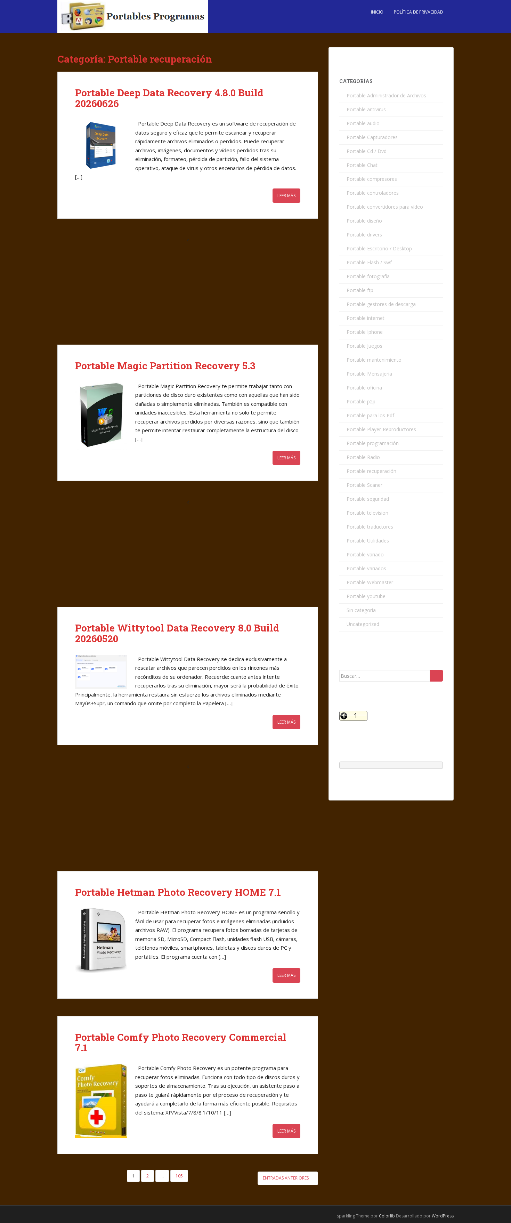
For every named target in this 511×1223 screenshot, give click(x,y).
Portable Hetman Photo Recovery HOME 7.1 (178, 892)
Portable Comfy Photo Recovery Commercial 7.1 (180, 1042)
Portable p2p (361, 401)
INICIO (377, 12)
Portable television (367, 512)
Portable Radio (363, 457)
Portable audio (363, 123)
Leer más (286, 196)
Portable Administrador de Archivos (386, 95)
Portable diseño (364, 220)
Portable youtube (366, 596)
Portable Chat (362, 165)
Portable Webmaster (370, 582)
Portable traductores (370, 526)
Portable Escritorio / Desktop (379, 248)
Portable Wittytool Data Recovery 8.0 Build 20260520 (177, 633)
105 (179, 1176)
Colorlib (387, 1216)
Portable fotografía (368, 276)
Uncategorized (363, 624)
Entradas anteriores (286, 1178)
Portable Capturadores (372, 137)
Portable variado (365, 554)
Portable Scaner (364, 485)
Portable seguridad (368, 499)
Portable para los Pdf (370, 415)
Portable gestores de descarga (381, 304)
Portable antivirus (366, 109)
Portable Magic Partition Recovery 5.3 (165, 365)
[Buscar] (436, 676)
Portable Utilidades (368, 540)
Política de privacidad (418, 12)
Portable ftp (360, 290)
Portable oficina (364, 387)
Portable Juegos (364, 346)
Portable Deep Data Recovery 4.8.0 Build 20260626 (169, 98)
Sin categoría (361, 610)
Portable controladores (373, 193)
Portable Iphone (365, 332)
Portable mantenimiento (374, 359)
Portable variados (366, 568)
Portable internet (365, 318)
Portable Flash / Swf (369, 262)
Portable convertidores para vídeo (385, 206)
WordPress (443, 1216)
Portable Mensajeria (369, 373)
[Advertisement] (187, 293)
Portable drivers (364, 234)
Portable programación (373, 443)
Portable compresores (372, 179)
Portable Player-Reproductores (381, 429)
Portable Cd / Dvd (367, 151)
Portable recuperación (371, 471)
